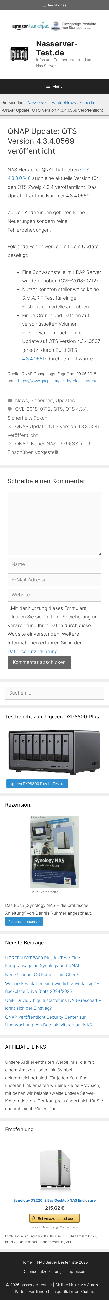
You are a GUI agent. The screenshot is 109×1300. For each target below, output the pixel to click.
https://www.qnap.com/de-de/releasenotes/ (57, 380)
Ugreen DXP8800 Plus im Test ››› (37, 783)
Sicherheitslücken (27, 418)
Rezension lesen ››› (24, 921)
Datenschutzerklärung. (33, 651)
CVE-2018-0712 (33, 409)
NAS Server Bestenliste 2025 (62, 1262)
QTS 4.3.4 (76, 409)
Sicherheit (41, 400)
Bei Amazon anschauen (57, 1218)
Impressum (76, 1271)
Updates (65, 400)
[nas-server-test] (54, 29)
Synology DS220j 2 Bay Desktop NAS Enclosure (54, 1200)
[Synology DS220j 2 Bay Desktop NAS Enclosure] (54, 1170)
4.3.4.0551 (33, 359)
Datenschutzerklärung (42, 1271)
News (21, 400)
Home (26, 1262)
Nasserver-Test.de (57, 48)
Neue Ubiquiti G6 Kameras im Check (42, 974)
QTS (58, 409)
